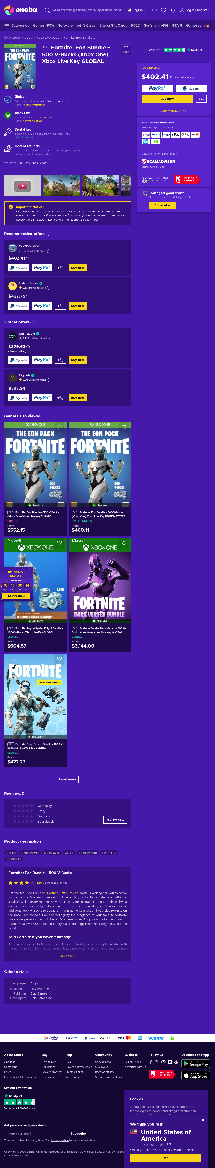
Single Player (30, 853)
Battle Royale (68, 893)
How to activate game (79, 1067)
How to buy (49, 1062)
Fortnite (52, 893)
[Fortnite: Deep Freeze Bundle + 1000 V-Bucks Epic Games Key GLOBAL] (35, 691)
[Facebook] (151, 1062)
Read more (67, 956)
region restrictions (34, 105)
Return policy (74, 1077)
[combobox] (82, 10)
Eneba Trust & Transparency (21, 1077)
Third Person (88, 853)
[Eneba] (20, 10)
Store (16, 37)
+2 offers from (174, 111)
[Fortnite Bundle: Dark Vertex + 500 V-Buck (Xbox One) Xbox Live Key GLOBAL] (100, 575)
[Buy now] (157, 88)
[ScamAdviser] (158, 161)
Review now (115, 819)
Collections (48, 1067)
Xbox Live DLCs (48, 37)
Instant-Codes (28, 283)
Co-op (69, 853)
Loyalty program (52, 1072)
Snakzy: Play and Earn (108, 1077)
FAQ (68, 1062)
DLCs (28, 37)
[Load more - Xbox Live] (8, 115)
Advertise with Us (135, 1067)
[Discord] (170, 1062)
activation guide (32, 121)
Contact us (10, 1067)
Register (203, 10)
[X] (157, 1062)
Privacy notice (60, 1140)
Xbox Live (46, 117)
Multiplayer (51, 853)
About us (9, 1062)
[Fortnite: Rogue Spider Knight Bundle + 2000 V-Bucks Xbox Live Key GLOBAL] (35, 575)
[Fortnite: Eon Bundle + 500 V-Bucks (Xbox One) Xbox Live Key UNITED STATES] (100, 459)
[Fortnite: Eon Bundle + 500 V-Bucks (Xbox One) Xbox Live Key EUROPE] (35, 459)
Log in (190, 10)
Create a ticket (74, 1072)
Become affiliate (105, 1072)
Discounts (48, 1077)
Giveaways (101, 1067)
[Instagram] (163, 1062)
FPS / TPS (109, 853)
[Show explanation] (48, 288)
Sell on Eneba (133, 1062)
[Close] (203, 1120)
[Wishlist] (163, 10)
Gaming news (103, 1062)
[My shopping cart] (172, 10)
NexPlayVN (27, 333)
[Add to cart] (201, 99)
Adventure (13, 859)
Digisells (24, 375)
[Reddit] (176, 1062)
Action (11, 853)
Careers (9, 1072)
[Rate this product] (22, 883)
